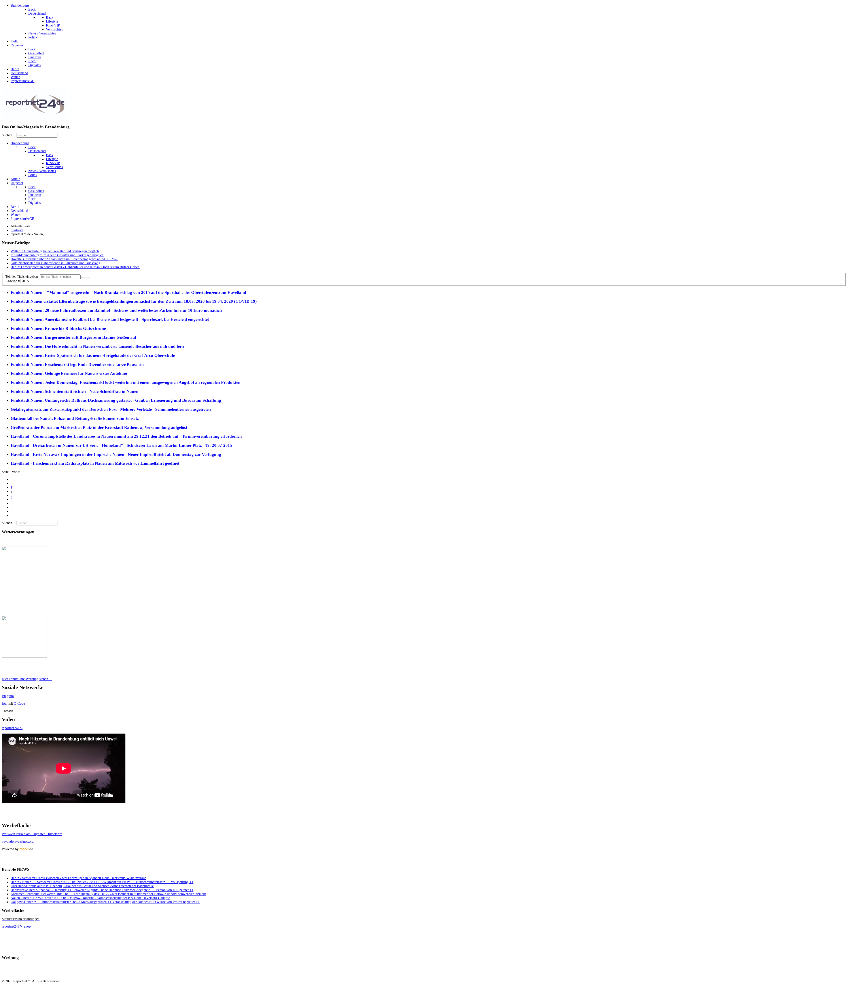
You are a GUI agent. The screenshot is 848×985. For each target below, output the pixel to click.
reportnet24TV (12, 728)
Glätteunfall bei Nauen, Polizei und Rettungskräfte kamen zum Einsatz (75, 418)
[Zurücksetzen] (87, 277)
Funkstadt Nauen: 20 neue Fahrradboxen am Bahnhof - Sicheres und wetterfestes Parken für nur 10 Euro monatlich (116, 310)
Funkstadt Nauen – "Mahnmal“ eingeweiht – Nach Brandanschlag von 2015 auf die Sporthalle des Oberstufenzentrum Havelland (128, 292)
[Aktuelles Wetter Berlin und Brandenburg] (24, 656)
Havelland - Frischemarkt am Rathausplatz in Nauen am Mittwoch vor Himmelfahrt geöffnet (95, 463)
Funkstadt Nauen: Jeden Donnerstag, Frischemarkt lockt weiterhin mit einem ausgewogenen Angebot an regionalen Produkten (125, 382)
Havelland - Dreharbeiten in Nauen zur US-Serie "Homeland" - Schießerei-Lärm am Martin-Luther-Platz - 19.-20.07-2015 (121, 445)
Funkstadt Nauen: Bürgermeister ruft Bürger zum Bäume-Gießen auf (73, 337)
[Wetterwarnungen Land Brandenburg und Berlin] (25, 603)
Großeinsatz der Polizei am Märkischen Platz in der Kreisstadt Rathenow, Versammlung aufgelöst (99, 427)
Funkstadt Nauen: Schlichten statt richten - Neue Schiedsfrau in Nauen (74, 391)
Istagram (8, 696)
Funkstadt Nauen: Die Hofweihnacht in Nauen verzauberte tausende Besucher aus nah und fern (97, 346)
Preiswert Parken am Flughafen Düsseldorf (32, 834)
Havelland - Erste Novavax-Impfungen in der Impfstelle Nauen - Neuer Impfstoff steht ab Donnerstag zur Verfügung (116, 454)
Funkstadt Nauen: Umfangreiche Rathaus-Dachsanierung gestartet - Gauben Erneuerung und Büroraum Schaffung (116, 400)
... (12, 503)
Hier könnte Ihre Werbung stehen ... (27, 679)
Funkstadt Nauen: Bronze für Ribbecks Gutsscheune (58, 328)
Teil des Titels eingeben (22, 276)
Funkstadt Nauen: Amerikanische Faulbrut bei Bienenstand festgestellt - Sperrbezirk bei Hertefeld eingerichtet (110, 319)
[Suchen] (83, 277)
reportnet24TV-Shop (16, 926)
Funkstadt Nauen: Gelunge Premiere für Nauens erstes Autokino (69, 373)
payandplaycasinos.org (18, 841)
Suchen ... (9, 135)
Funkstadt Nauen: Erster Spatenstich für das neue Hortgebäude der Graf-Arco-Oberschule (93, 355)
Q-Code (19, 703)
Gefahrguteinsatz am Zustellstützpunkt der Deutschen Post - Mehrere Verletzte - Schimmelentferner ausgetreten (111, 409)
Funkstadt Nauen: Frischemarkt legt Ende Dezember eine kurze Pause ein (77, 364)
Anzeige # (13, 281)
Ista (4, 703)
